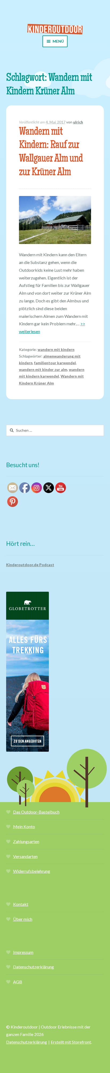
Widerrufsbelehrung (31, 871)
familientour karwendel (55, 363)
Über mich (22, 919)
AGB (17, 981)
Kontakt (20, 904)
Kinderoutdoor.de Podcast (30, 564)
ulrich (78, 122)
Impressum (23, 952)
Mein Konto (24, 826)
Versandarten (25, 856)
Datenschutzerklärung (33, 966)
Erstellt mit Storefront (71, 1041)
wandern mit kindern (56, 349)
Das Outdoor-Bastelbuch (36, 811)
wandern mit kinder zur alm (43, 369)
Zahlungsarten (26, 841)
